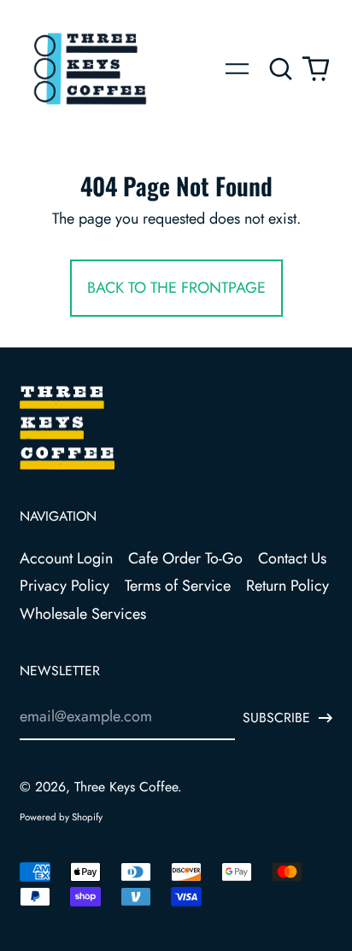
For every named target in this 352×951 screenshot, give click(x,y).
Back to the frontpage (176, 288)
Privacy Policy (64, 586)
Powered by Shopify (61, 817)
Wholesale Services (83, 614)
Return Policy (287, 586)
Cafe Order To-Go (185, 558)
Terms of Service (178, 586)
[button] (281, 68)
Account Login (66, 558)
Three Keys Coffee (126, 786)
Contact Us (292, 558)
